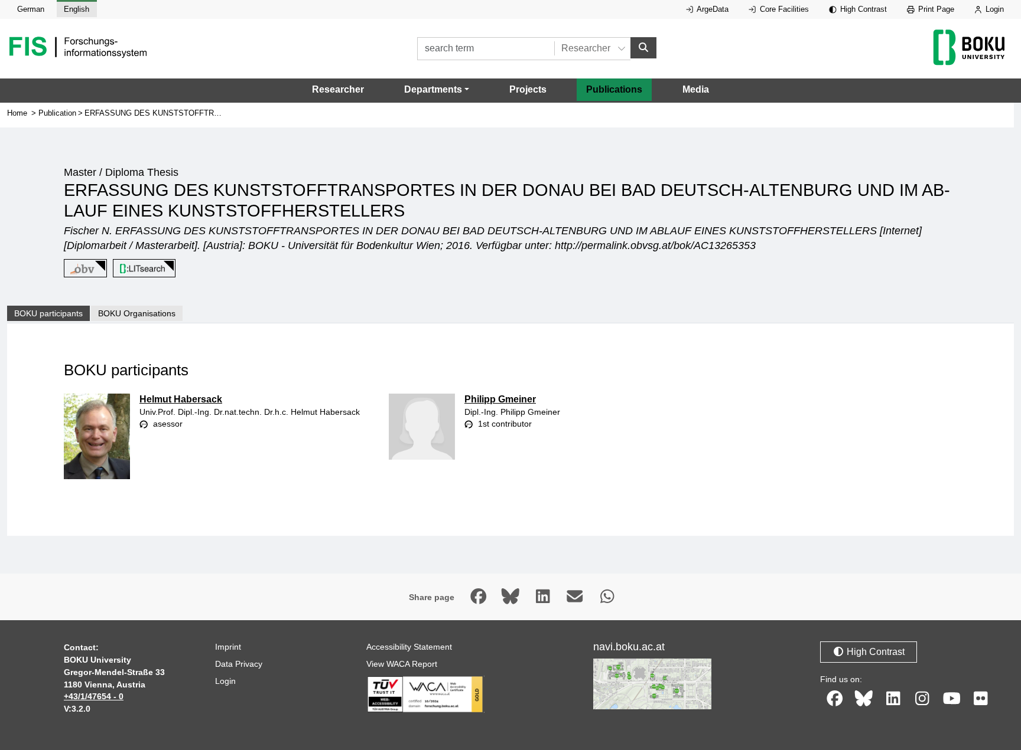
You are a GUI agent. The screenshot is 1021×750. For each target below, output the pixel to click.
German (30, 9)
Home (17, 113)
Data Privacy (238, 664)
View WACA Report (401, 664)
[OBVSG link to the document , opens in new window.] (83, 268)
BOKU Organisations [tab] (136, 313)
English (76, 9)
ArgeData (712, 9)
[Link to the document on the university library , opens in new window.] (142, 268)
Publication (57, 113)
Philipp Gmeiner (500, 399)
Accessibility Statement (409, 646)
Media (695, 89)
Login (993, 9)
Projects (528, 89)
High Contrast (862, 9)
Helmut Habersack (180, 399)
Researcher (338, 89)
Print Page (935, 9)
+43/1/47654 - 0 (93, 696)
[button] (437, 89)
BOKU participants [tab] (48, 313)
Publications (614, 89)
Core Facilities (783, 9)
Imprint (228, 646)
